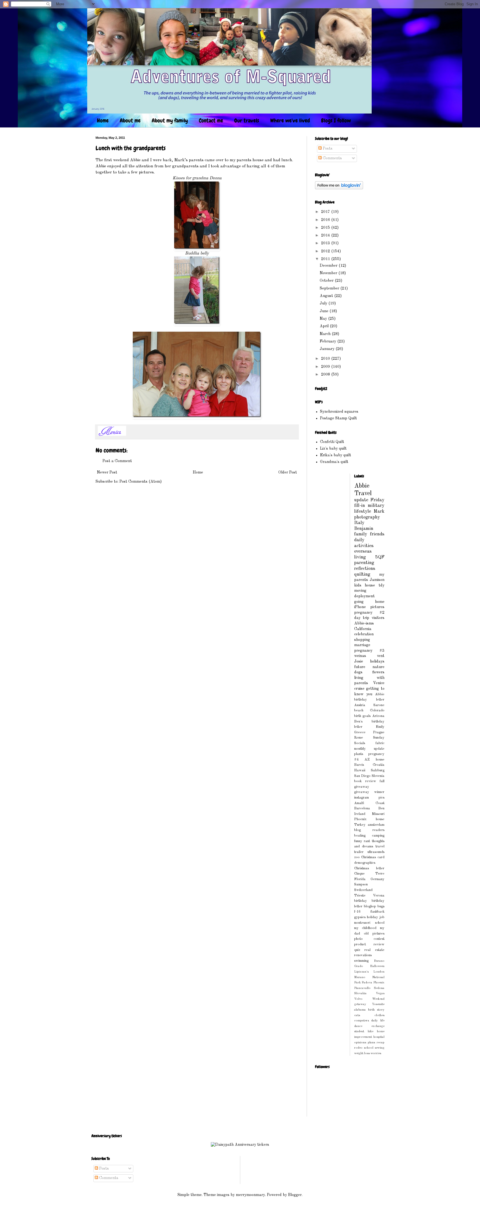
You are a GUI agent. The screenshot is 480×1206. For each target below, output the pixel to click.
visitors (378, 618)
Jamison (377, 580)
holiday (372, 917)
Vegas (380, 993)
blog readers (369, 830)
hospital (378, 1037)
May (324, 319)
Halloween (377, 966)
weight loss (362, 1053)
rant (367, 841)
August (327, 296)
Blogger (295, 1195)
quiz (357, 950)
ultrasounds (376, 852)
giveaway (361, 787)
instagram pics (369, 797)
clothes (379, 1015)
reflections (364, 568)
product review (369, 944)
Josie (358, 661)
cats (357, 1015)
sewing (379, 1047)
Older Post (287, 472)
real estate (374, 950)
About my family (170, 120)
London (378, 971)
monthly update (369, 749)
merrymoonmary (250, 1195)
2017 (326, 212)
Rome (358, 737)
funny (358, 841)
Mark (379, 511)
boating (360, 835)
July (324, 303)
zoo (357, 857)
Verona (378, 895)
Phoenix (378, 982)
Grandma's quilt (334, 462)
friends (377, 534)
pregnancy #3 (369, 651)
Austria (359, 705)
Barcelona (362, 808)
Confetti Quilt (332, 442)
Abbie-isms (364, 623)
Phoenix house (369, 819)
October (327, 281)
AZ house (374, 759)
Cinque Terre (369, 873)
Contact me (211, 120)
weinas (360, 656)
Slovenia (378, 776)
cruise (359, 689)
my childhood (365, 928)
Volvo (358, 999)
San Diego (362, 776)
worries (376, 1053)
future (359, 667)
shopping (362, 640)
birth (357, 716)
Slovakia (360, 993)
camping (378, 835)
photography (367, 517)
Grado (358, 966)
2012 (326, 251)
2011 (326, 259)
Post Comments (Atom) (140, 482)
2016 (326, 220)
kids (357, 585)
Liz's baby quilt (333, 448)
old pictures (374, 933)
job (381, 917)
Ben (381, 808)
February (328, 341)
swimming (361, 961)
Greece (360, 732)
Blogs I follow (336, 120)
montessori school (369, 923)
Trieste (360, 895)
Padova (367, 982)
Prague (378, 732)
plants (358, 754)
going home (369, 602)
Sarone (378, 705)
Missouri (378, 814)
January (328, 349)
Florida (360, 879)
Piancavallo (362, 988)
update (361, 500)
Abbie (361, 486)
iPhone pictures (369, 607)
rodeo (358, 1047)
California (362, 629)
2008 (326, 374)
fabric (380, 743)
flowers (378, 672)
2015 (326, 228)
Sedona (379, 988)
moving (360, 591)
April (325, 326)
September (330, 288)
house (370, 585)
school (368, 1047)
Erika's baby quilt (335, 455)
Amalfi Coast (369, 803)
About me (130, 120)
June (324, 311)
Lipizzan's (361, 971)
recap (380, 1042)
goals (366, 716)
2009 (326, 367)
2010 (326, 359)
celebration (364, 634)
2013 (326, 243)
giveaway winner (369, 792)
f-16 (357, 911)
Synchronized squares (339, 412)
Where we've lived (290, 120)
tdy (381, 585)
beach (358, 710)
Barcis (359, 765)
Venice (378, 683)
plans (371, 1042)
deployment (364, 596)
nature (378, 667)
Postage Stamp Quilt (338, 418)
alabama (360, 1009)
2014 (326, 235)
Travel (363, 493)
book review (365, 781)
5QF (379, 557)
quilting (362, 574)
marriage (362, 645)
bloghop (370, 906)
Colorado (377, 710)
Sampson (361, 884)
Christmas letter (369, 868)
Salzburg (377, 770)
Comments (332, 158)
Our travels (246, 120)
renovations (363, 955)
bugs (381, 906)
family (360, 534)
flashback (377, 911)
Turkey (360, 825)
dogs (358, 672)
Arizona (378, 716)
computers (361, 1020)
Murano (359, 977)
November (329, 273)
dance (358, 1026)
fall (382, 781)
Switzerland (363, 890)
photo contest (369, 939)
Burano (379, 961)
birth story (376, 1009)
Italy (359, 522)
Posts (327, 148)
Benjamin (363, 528)
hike (370, 1031)
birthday (360, 901)
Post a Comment (117, 461)
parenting (364, 562)
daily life (377, 1020)
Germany (377, 879)
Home (103, 120)
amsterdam (376, 825)
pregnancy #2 (369, 613)
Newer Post (107, 472)
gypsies (360, 917)
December (329, 266)
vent (380, 656)
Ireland (359, 814)
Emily (380, 727)
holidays (377, 661)
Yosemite (378, 1004)
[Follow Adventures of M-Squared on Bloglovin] (339, 188)
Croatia (378, 765)
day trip (361, 618)
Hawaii (359, 770)
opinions (360, 1042)
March (326, 334)
